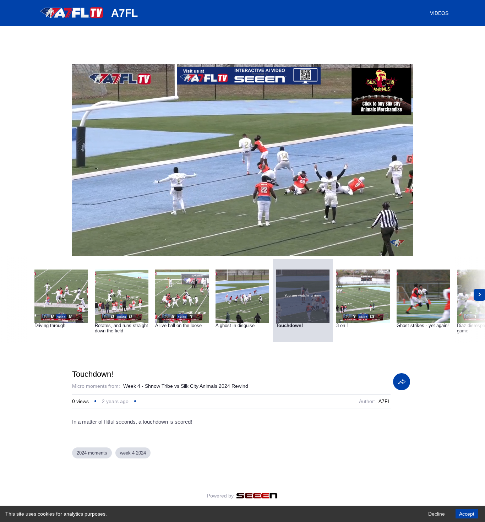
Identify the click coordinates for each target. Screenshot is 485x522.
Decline (436, 514)
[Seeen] (257, 496)
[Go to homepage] (72, 20)
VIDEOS (439, 13)
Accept (466, 514)
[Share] (401, 381)
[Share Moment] (398, 150)
